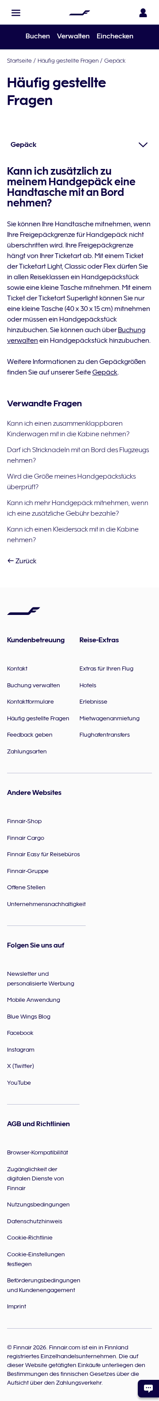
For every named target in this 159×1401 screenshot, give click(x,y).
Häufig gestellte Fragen (68, 60)
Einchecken (115, 36)
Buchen (38, 36)
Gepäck (114, 60)
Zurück (25, 561)
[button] (16, 13)
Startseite (19, 60)
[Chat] (148, 1388)
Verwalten (73, 36)
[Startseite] (79, 12)
